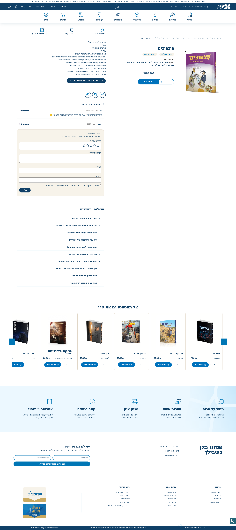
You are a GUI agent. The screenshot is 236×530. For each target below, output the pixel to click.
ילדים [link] (156, 62)
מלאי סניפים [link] (149, 54)
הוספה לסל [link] (148, 82)
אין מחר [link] (104, 353)
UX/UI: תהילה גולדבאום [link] (195, 528)
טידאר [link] (216, 353)
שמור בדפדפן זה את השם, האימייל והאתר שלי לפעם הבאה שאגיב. (72, 186)
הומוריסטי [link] (164, 62)
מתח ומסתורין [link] (133, 62)
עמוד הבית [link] (216, 38)
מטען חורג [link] (140, 353)
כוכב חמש (29, 353)
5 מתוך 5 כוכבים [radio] (84, 145)
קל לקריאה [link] (155, 65)
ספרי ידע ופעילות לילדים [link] (163, 38)
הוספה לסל (14, 365)
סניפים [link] (52, 7)
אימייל (97, 176)
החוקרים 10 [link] (176, 353)
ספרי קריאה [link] (203, 38)
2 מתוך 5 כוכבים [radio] (94, 145)
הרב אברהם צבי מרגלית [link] (63, 358)
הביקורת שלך (94, 153)
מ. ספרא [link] (217, 358)
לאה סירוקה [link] (105, 358)
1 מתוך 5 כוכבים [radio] (97, 145)
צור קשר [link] (62, 7)
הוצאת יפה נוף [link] (38, 34)
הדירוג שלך (95, 141)
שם (99, 167)
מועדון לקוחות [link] (26, 7)
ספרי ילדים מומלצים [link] (186, 38)
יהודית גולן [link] (99, 34)
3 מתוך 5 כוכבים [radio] (91, 145)
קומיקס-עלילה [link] (168, 65)
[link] (233, 521)
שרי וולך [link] (180, 358)
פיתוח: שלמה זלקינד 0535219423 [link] (44, 528)
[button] (234, 1)
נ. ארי (33, 358)
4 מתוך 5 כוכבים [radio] (87, 145)
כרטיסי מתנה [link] (41, 7)
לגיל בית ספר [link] (146, 62)
